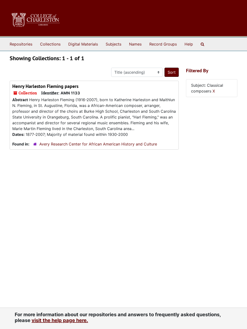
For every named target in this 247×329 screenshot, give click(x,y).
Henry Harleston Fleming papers (45, 86)
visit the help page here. (60, 320)
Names (135, 44)
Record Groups (163, 44)
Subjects (113, 44)
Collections (50, 44)
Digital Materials (83, 44)
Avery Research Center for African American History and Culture (98, 144)
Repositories (21, 44)
